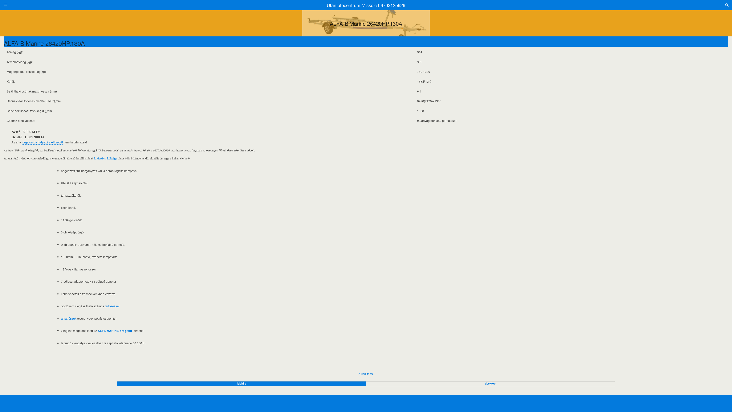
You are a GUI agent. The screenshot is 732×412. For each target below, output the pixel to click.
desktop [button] (490, 383)
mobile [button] (241, 383)
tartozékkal (112, 306)
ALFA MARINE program (115, 330)
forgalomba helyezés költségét (42, 142)
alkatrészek (68, 318)
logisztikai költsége (105, 158)
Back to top (367, 374)
